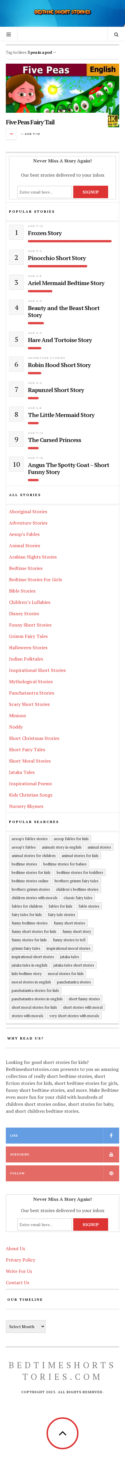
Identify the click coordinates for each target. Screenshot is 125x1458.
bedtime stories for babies (65, 864)
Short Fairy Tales (27, 749)
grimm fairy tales (26, 948)
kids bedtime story (27, 973)
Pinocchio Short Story (57, 258)
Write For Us (19, 1271)
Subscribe (19, 1154)
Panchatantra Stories (31, 693)
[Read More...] (11, 134)
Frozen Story (45, 233)
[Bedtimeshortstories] (62, 13)
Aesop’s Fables (24, 534)
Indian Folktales (26, 659)
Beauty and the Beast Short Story (63, 312)
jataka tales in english (29, 965)
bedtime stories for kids (31, 872)
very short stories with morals (74, 1015)
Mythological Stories (31, 681)
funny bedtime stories (30, 923)
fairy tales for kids (27, 914)
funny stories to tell (69, 939)
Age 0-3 (35, 251)
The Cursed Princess (54, 439)
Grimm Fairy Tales (28, 636)
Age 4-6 (35, 276)
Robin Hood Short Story (59, 365)
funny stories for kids (29, 939)
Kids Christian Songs (30, 795)
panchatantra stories (74, 982)
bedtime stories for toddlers (80, 872)
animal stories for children (34, 855)
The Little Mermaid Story (61, 415)
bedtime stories (24, 864)
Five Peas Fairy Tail (30, 122)
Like (14, 1135)
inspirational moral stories (68, 948)
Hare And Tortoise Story (60, 340)
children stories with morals (35, 897)
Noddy (16, 727)
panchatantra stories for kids (35, 990)
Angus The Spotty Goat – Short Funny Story (68, 468)
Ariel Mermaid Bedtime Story (66, 283)
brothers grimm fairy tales (77, 880)
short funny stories (84, 998)
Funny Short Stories (30, 625)
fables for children (27, 906)
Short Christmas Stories (34, 738)
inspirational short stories (33, 956)
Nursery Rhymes (26, 806)
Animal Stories (24, 545)
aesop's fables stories (30, 838)
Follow (17, 1173)
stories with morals (27, 1015)
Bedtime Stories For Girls (35, 579)
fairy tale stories (61, 914)
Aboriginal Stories (28, 511)
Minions (17, 715)
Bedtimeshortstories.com (62, 1370)
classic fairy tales (78, 897)
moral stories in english (31, 982)
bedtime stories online (30, 880)
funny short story (77, 931)
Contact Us (17, 1282)
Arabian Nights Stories (33, 557)
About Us (15, 1248)
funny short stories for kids (34, 931)
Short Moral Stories (30, 761)
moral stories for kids (66, 973)
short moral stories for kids (34, 1007)
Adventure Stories (46, 357)
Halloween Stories (28, 647)
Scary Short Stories (29, 704)
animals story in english (61, 847)
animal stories (99, 847)
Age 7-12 (32, 133)
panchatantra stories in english (37, 998)
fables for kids (60, 906)
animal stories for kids (80, 855)
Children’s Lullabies (29, 602)
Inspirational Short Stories (37, 670)
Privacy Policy (20, 1260)
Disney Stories (24, 613)
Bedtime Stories (25, 568)
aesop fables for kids (71, 838)
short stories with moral (83, 1007)
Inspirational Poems (30, 783)
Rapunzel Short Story (56, 390)
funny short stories (69, 923)
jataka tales (69, 956)
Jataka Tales (22, 772)
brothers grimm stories (31, 889)
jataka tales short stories (73, 965)
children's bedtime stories (77, 889)
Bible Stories (22, 591)
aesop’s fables (24, 847)
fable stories (88, 906)
